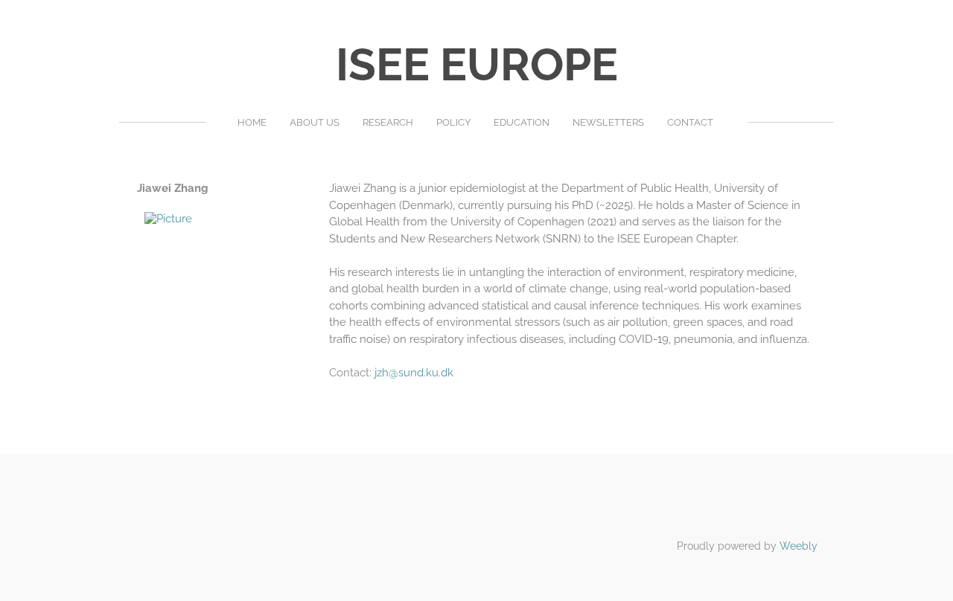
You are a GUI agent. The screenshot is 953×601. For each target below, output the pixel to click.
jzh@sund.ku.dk (413, 372)
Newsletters (608, 122)
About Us (315, 122)
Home (252, 122)
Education (521, 122)
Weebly (798, 546)
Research (388, 122)
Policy (453, 122)
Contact (690, 122)
